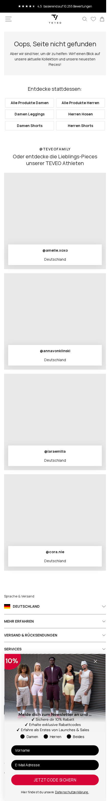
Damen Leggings (28, 114)
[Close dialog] (95, 661)
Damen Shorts (28, 125)
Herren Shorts (77, 125)
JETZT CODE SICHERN (55, 779)
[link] (98, 19)
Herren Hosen (77, 114)
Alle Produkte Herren (77, 102)
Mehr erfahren (19, 621)
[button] (8, 19)
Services (12, 649)
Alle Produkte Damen (29, 102)
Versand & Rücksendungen (30, 635)
